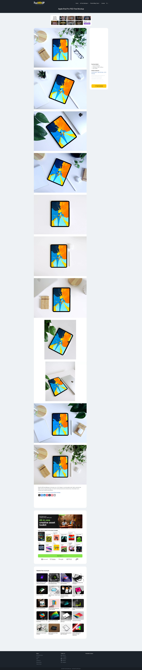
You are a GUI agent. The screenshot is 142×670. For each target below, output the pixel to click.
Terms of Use (38, 664)
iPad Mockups (94, 72)
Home (77, 3)
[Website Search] (107, 3)
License (103, 3)
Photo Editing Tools (94, 3)
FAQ (37, 658)
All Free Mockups (84, 3)
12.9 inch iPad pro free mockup (97, 75)
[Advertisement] (60, 501)
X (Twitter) (64, 657)
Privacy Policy (38, 662)
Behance (64, 655)
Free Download (99, 86)
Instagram (64, 662)
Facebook (64, 658)
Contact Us (38, 660)
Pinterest (64, 660)
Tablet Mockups (100, 72)
